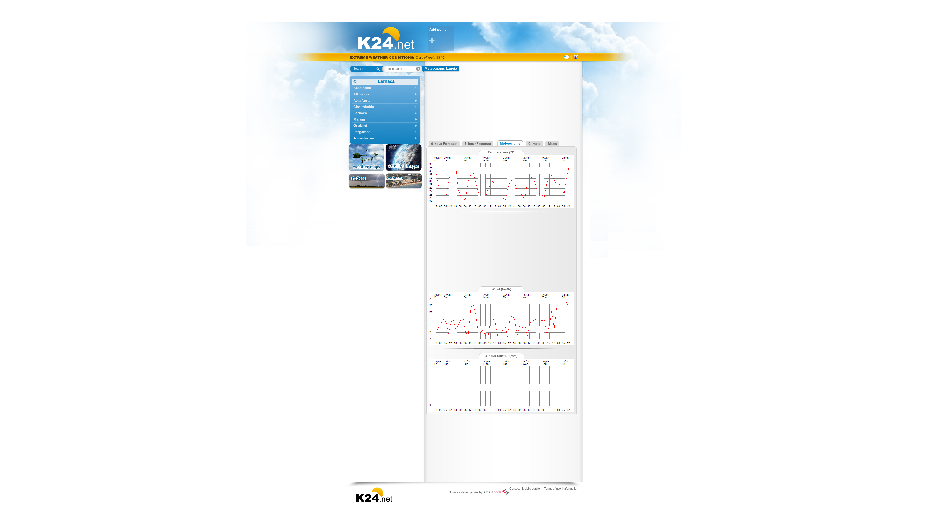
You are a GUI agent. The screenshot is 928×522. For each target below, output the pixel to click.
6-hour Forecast (444, 143)
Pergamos (361, 132)
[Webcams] (403, 181)
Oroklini (360, 125)
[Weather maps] (366, 157)
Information (571, 488)
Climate (534, 143)
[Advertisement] (464, 11)
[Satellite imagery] (403, 157)
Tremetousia (363, 138)
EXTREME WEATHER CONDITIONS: (383, 57)
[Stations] (366, 181)
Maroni (359, 119)
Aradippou (362, 88)
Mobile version (532, 488)
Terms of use (552, 488)
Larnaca (386, 81)
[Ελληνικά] (566, 57)
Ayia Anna (361, 100)
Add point (437, 29)
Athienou (361, 94)
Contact (514, 488)
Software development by (465, 492)
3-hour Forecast (478, 143)
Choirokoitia (363, 107)
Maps (552, 143)
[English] (575, 57)
